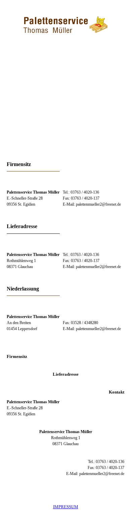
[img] (65, 25)
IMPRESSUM (65, 506)
